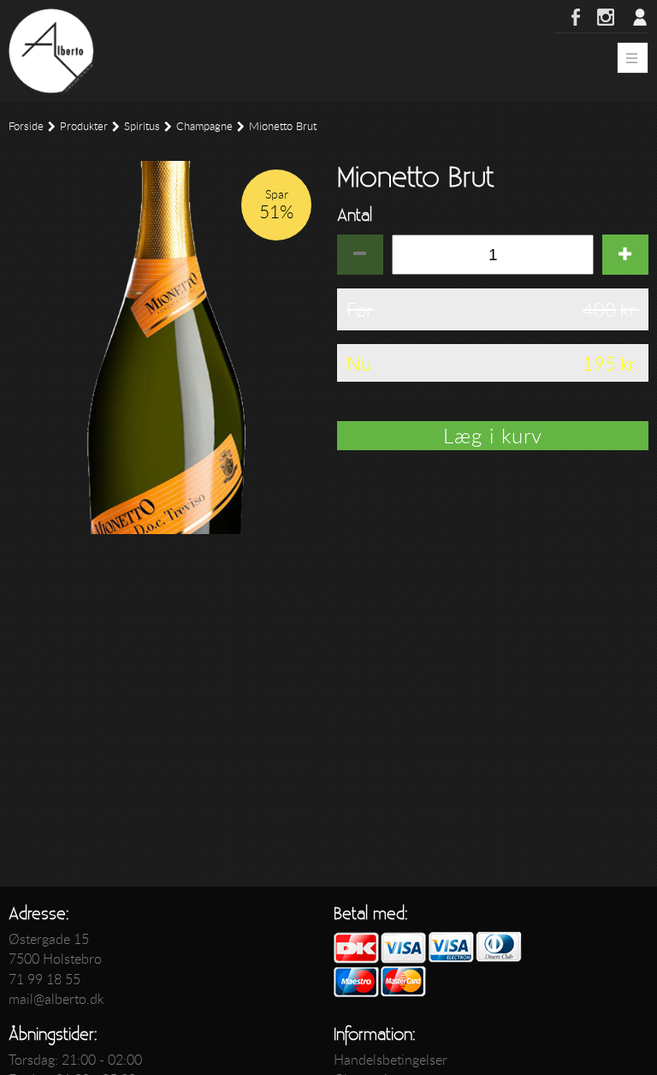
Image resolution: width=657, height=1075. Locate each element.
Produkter (84, 126)
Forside (26, 126)
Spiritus (142, 126)
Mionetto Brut (283, 126)
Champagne (204, 126)
